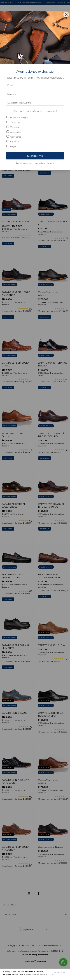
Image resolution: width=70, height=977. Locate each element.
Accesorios (15, 132)
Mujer (13, 146)
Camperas (15, 136)
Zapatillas (15, 122)
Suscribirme (35, 155)
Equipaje (14, 141)
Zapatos (14, 127)
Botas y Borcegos (19, 117)
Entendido (59, 973)
